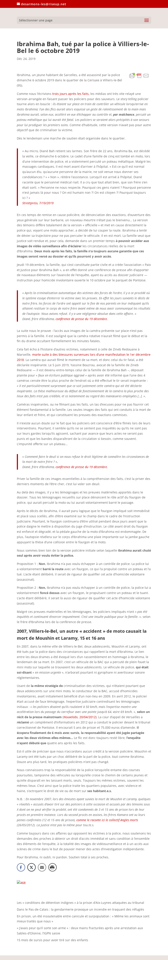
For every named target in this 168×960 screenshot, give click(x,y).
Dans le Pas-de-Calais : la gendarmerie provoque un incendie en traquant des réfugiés (80, 909)
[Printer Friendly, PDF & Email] (139, 76)
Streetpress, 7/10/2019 (38, 203)
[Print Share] (52, 867)
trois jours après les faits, (70, 94)
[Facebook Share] (21, 867)
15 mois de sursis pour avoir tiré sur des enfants (52, 940)
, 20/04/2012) (87, 717)
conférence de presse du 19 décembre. (82, 319)
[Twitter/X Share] (31, 867)
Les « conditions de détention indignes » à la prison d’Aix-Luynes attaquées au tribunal (80, 903)
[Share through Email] (42, 867)
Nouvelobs (70, 717)
